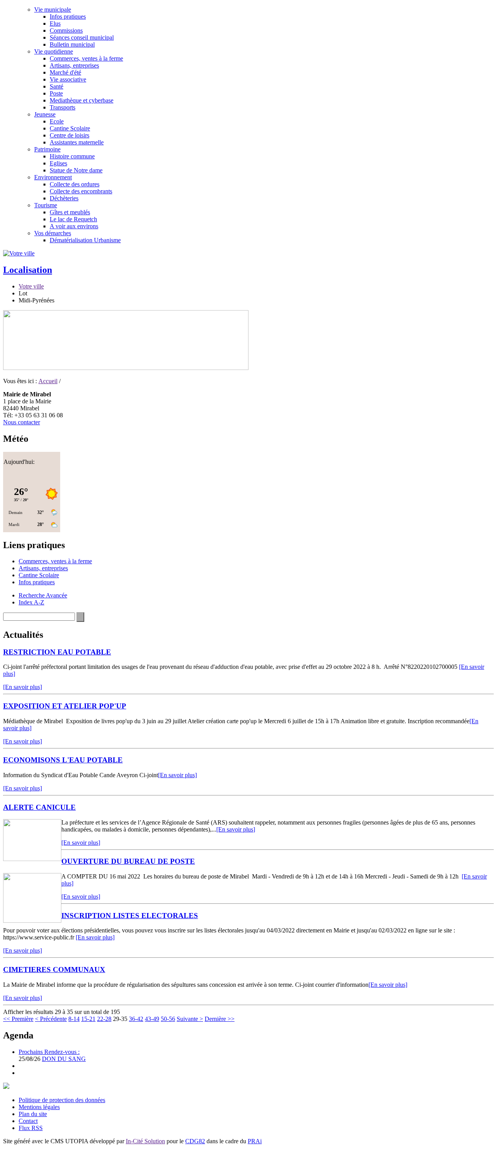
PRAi (255, 1141)
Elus (55, 23)
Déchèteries (64, 198)
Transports (62, 107)
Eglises (58, 163)
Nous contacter (21, 422)
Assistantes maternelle (77, 142)
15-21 (88, 1019)
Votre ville (31, 286)
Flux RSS (31, 1128)
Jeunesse (45, 114)
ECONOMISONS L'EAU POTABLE (63, 760)
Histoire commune (72, 156)
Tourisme (45, 205)
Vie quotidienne (53, 51)
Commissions (66, 30)
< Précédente (51, 1019)
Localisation (27, 270)
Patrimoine (47, 149)
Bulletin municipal (72, 44)
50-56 (168, 1019)
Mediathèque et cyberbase (81, 100)
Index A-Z (31, 602)
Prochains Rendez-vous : (49, 1052)
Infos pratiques (68, 16)
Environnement (53, 177)
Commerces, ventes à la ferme (86, 58)
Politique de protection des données (62, 1100)
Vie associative (68, 79)
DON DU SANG (64, 1059)
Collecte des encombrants (81, 191)
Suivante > (190, 1019)
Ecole (57, 121)
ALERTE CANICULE (39, 807)
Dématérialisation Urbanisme (85, 240)
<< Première (18, 1019)
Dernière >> (220, 1019)
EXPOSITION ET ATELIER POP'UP (64, 706)
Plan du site (33, 1114)
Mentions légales (39, 1107)
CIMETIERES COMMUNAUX (54, 969)
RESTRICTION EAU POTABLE (57, 652)
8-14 (74, 1019)
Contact (28, 1121)
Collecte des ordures (74, 184)
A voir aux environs (74, 226)
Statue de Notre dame (76, 170)
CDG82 (195, 1141)
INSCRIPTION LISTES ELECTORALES (129, 915)
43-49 (152, 1019)
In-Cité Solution (145, 1141)
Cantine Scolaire (70, 128)
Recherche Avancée (43, 595)
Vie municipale (52, 9)
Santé (56, 86)
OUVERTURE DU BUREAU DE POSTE (128, 861)
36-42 (136, 1019)
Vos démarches (52, 233)
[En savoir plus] (22, 687)
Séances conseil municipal (82, 37)
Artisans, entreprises (74, 65)
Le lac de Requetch (73, 219)
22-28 (104, 1019)
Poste (56, 93)
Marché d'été (65, 72)
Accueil (47, 381)
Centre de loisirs (69, 135)
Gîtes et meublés (70, 212)
